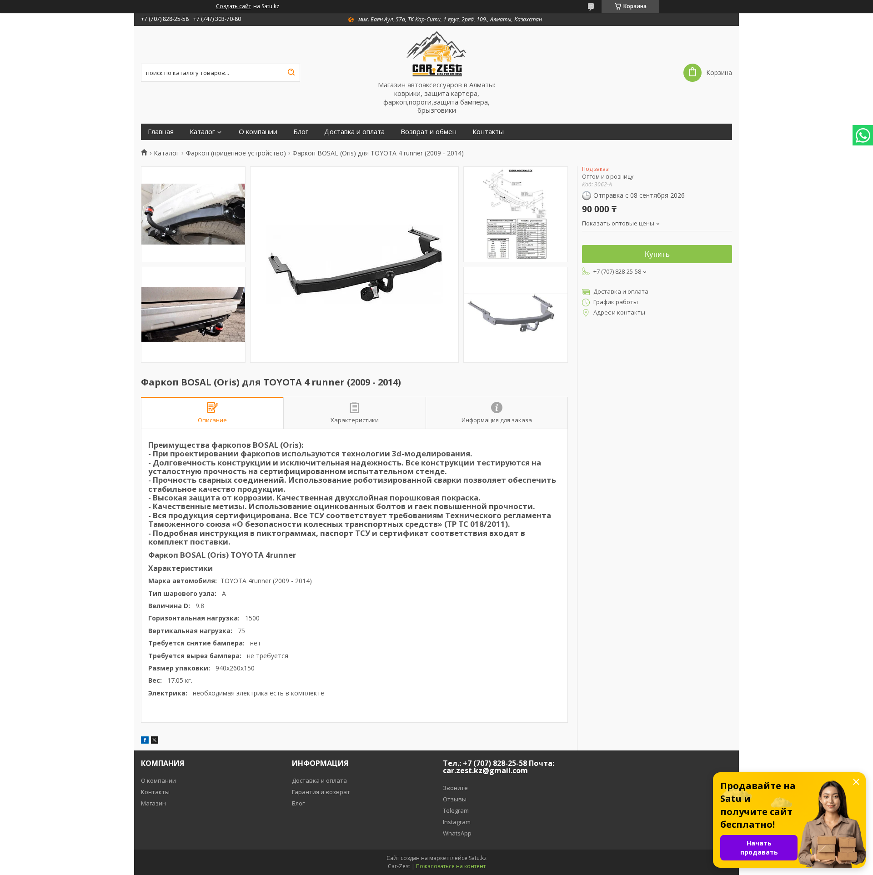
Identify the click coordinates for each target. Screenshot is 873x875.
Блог (300, 131)
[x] (154, 741)
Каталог (202, 131)
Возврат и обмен (429, 131)
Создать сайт (233, 6)
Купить (657, 254)
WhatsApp (457, 833)
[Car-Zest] (436, 53)
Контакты (488, 131)
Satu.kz (478, 858)
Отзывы (455, 799)
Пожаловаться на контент (451, 866)
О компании (258, 131)
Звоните (455, 788)
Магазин (153, 803)
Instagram (457, 822)
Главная (161, 131)
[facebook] (145, 741)
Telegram (456, 810)
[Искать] (291, 73)
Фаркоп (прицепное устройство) (236, 153)
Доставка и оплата (354, 131)
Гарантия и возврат (321, 792)
